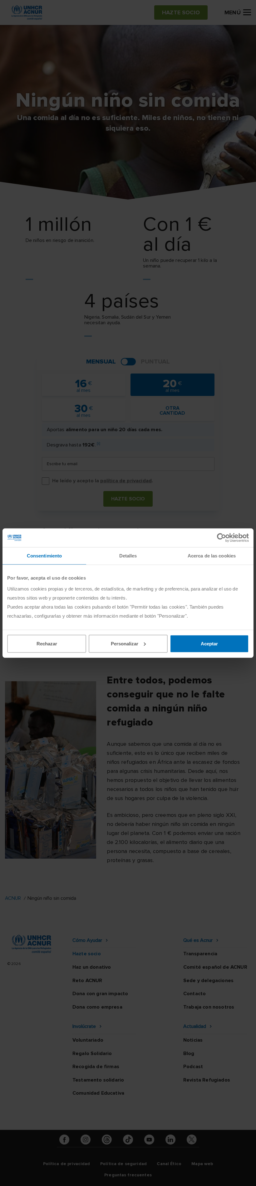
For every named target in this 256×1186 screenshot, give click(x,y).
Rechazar (47, 643)
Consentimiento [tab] (44, 555)
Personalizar (124, 643)
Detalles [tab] (128, 555)
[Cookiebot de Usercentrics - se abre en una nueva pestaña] (221, 537)
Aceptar (209, 643)
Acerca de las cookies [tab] (212, 555)
